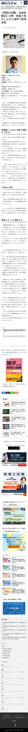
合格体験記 (14, 27)
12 (7, 710)
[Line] (12, 393)
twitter (13, 725)
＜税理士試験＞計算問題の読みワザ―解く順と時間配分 (19, 442)
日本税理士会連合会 (6, 652)
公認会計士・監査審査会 (7, 648)
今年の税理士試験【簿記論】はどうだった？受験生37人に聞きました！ (18, 576)
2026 (3, 665)
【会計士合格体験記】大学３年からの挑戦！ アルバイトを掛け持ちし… (18, 419)
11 (23, 671)
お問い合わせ (7, 715)
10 (20, 671)
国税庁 (3, 646)
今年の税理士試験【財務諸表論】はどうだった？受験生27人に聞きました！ (18, 569)
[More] (16, 393)
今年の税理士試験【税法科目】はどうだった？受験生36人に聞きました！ (18, 561)
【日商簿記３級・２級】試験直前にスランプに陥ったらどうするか (18, 411)
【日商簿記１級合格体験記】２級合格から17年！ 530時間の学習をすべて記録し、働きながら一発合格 (14, 592)
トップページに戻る (14, 448)
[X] (8, 393)
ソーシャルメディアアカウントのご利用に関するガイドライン (14, 718)
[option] (14, 459)
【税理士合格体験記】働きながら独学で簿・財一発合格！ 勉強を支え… (18, 426)
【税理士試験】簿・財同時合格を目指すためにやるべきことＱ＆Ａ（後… (18, 404)
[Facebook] (4, 393)
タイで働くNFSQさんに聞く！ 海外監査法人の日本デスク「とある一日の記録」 (18, 584)
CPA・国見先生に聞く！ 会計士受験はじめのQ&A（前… (18, 433)
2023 (3, 682)
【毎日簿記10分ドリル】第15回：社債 (8, 442)
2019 (3, 708)
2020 (3, 702)
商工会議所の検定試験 (6, 650)
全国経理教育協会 (5, 657)
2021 (3, 695)
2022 (3, 689)
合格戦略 (9, 27)
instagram (15, 725)
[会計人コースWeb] (9, 4)
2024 (3, 676)
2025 (3, 669)
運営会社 (14, 721)
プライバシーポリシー (19, 715)
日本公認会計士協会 (6, 655)
